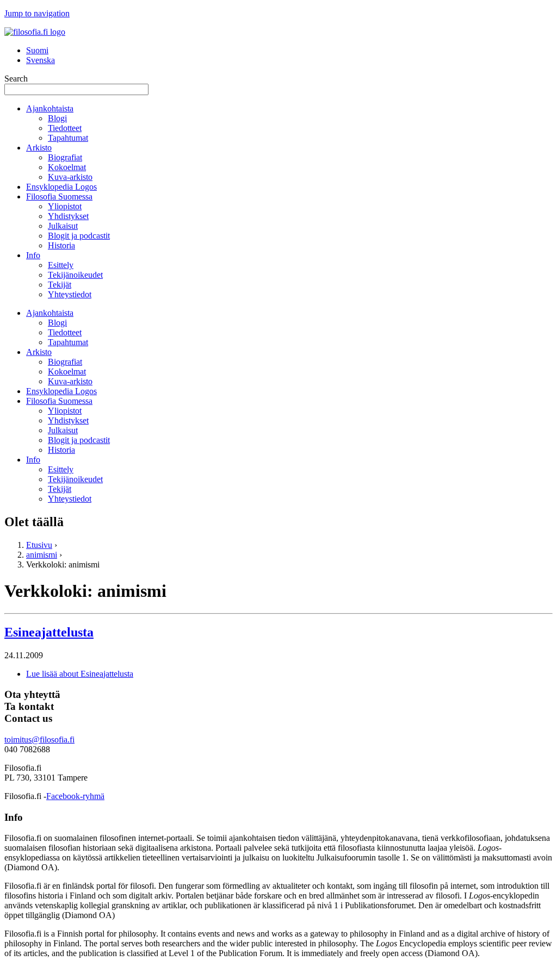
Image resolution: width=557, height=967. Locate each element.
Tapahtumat (68, 137)
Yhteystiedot (69, 294)
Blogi (57, 118)
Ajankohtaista (49, 108)
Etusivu (39, 545)
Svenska (40, 60)
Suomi (37, 50)
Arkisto (39, 147)
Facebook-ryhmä (75, 796)
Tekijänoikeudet (75, 274)
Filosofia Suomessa (59, 196)
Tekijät (59, 284)
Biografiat (65, 157)
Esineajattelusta (49, 632)
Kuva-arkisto (70, 177)
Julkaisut (63, 225)
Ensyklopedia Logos (61, 186)
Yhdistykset (68, 216)
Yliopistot (65, 206)
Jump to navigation (37, 13)
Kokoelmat (67, 167)
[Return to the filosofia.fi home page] (34, 31)
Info (33, 255)
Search (16, 78)
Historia (61, 245)
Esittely (60, 265)
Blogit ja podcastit (79, 235)
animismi (41, 554)
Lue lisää (79, 673)
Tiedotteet (65, 128)
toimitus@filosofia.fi (39, 739)
